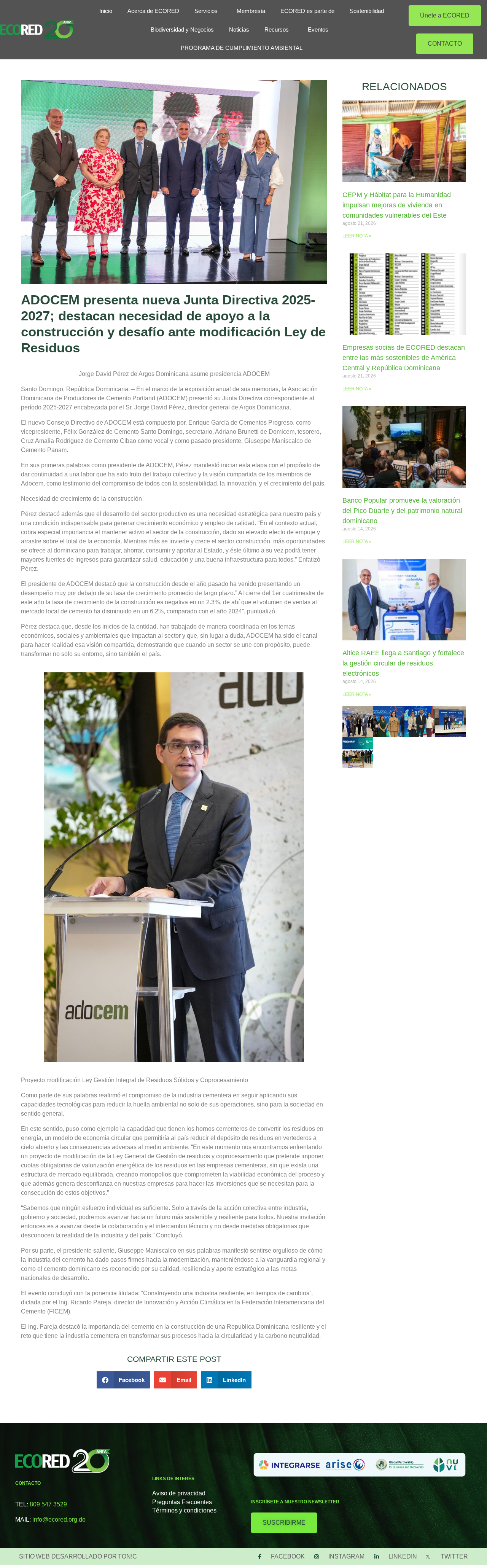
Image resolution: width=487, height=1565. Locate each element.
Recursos (276, 29)
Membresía (251, 11)
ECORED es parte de (307, 11)
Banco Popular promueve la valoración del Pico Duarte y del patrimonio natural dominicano (402, 511)
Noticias (239, 29)
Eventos (318, 29)
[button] (124, 1379)
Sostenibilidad (367, 11)
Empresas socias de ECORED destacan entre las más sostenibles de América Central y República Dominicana (403, 358)
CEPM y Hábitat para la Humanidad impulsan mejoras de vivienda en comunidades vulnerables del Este (396, 205)
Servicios (206, 11)
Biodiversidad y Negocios (182, 29)
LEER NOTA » (356, 236)
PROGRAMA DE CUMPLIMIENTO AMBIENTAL (241, 48)
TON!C (127, 1556)
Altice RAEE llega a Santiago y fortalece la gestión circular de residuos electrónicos (403, 663)
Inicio (105, 11)
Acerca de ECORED (153, 11)
